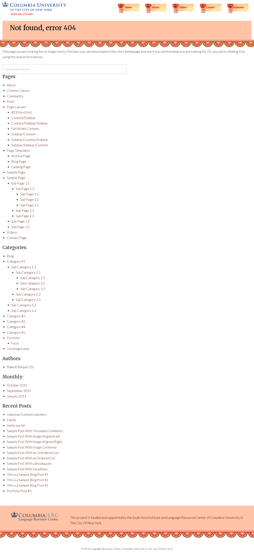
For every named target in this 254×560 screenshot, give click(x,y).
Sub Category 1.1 (23, 267)
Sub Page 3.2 (29, 199)
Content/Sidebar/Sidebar (29, 123)
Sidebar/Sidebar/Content (29, 145)
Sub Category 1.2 (23, 305)
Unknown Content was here (26, 414)
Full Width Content (25, 129)
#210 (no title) (21, 112)
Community (15, 96)
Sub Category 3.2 (32, 283)
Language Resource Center (186, 517)
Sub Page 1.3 (20, 227)
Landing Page (21, 167)
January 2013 (16, 396)
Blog (10, 256)
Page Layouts (16, 107)
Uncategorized (18, 349)
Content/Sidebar (23, 118)
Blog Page (18, 161)
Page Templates (18, 150)
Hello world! (16, 425)
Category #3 (16, 321)
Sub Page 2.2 (25, 210)
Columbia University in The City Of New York (147, 548)
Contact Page (17, 238)
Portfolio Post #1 (19, 491)
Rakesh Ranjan (17, 367)
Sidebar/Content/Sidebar (29, 140)
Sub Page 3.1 (29, 194)
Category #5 (16, 332)
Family (11, 420)
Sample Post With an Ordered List (31, 458)
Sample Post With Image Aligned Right (34, 442)
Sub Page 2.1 (25, 189)
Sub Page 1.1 (20, 183)
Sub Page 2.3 (25, 216)
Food (10, 101)
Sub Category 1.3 (23, 311)
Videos (12, 232)
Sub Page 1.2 (20, 221)
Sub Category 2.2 (28, 294)
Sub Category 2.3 (28, 300)
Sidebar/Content (23, 134)
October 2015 (17, 385)
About (11, 85)
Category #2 (16, 316)
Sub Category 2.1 (28, 272)
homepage (132, 51)
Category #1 (16, 261)
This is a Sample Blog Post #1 (27, 474)
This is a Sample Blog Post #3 (27, 485)
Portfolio (13, 338)
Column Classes (18, 90)
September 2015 (19, 391)
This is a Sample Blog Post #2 (27, 480)
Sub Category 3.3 (32, 289)
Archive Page (20, 156)
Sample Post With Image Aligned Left (33, 436)
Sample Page (16, 172)
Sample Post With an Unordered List (33, 453)
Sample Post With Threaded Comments (35, 431)
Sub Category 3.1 (32, 278)
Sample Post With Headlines (27, 469)
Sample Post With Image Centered (31, 447)
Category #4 (16, 327)
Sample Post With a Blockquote (29, 463)
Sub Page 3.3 (29, 205)
